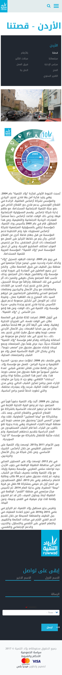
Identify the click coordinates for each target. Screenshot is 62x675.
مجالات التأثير (21, 58)
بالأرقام (24, 53)
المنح (55, 70)
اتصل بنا (24, 70)
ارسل (50, 627)
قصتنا (55, 53)
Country (32, 607)
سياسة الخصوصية (31, 652)
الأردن (54, 45)
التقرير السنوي (50, 76)
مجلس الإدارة (51, 64)
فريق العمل (22, 64)
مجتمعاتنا (53, 58)
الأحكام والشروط (31, 656)
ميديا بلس (22, 666)
